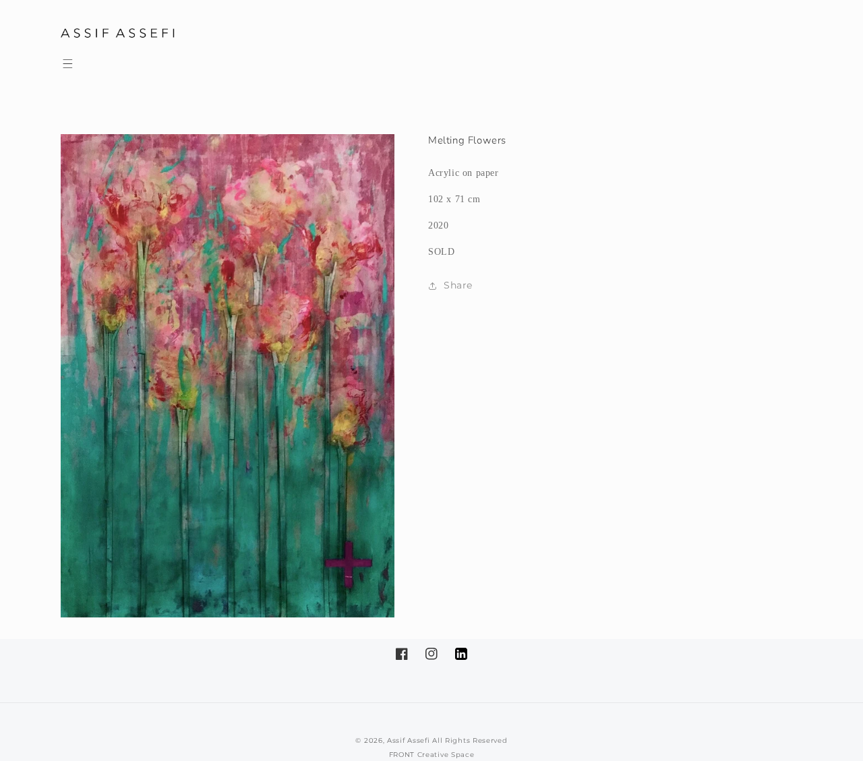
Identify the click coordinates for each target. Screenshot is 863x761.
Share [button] (458, 285)
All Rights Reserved (469, 740)
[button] (67, 63)
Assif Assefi (408, 740)
